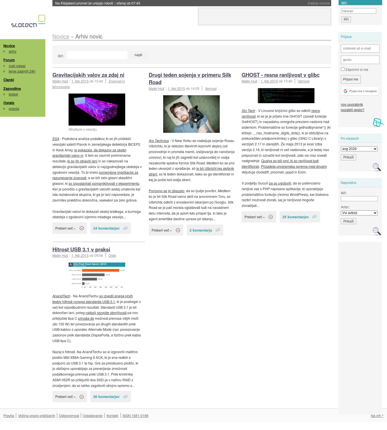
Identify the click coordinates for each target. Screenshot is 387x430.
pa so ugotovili (280, 183)
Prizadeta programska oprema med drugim (294, 166)
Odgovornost (69, 415)
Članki (8, 79)
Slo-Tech (248, 110)
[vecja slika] (191, 114)
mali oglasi (17, 65)
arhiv (12, 51)
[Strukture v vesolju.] (97, 110)
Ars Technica (159, 140)
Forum (9, 59)
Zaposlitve (12, 88)
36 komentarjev (106, 396)
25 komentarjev (295, 216)
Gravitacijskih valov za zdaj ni (88, 75)
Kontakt (112, 415)
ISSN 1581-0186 (135, 415)
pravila (14, 108)
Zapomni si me (356, 69)
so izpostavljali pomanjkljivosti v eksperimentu (104, 183)
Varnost (210, 88)
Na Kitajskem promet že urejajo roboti (97, 3)
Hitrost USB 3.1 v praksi (81, 249)
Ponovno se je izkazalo (166, 190)
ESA (55, 138)
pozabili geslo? (352, 109)
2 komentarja (201, 230)
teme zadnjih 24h (22, 71)
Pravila (8, 415)
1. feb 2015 (80, 81)
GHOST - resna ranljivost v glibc (281, 75)
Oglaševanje (93, 415)
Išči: (61, 55)
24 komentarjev (106, 228)
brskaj (13, 94)
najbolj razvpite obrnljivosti (106, 312)
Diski (112, 255)
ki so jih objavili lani (82, 160)
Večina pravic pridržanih (36, 415)
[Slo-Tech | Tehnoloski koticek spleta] (29, 22)
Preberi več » (65, 228)
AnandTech (61, 295)
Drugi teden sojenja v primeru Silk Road (190, 78)
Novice (9, 45)
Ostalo (8, 102)
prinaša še (86, 318)
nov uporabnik (352, 104)
